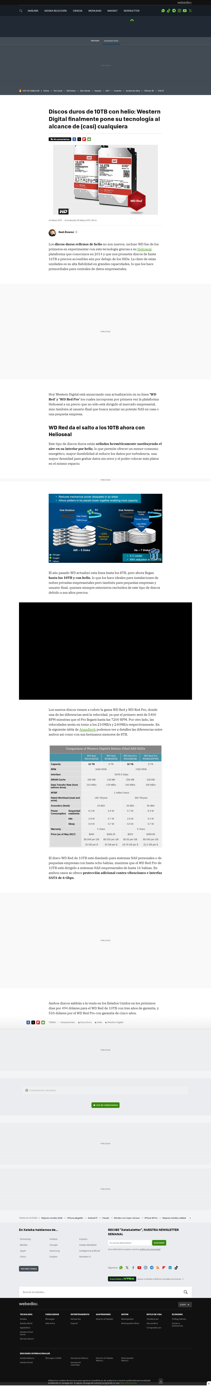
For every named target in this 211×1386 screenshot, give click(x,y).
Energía (53, 1244)
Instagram (179, 11)
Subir (183, 1304)
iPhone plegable (75, 1217)
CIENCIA (77, 10)
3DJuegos (50, 1318)
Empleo (53, 1256)
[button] (68, 232)
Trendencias (152, 1318)
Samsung (55, 1250)
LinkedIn (170, 1267)
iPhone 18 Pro (151, 1217)
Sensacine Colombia (76, 1363)
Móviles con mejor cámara (127, 1217)
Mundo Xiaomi (27, 1338)
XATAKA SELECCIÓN (55, 10)
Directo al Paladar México (104, 1359)
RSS (157, 1267)
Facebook (74, 139)
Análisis (54, 1238)
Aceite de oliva (133, 90)
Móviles (24, 1244)
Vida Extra (50, 1323)
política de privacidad (150, 1249)
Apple (23, 1250)
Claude (106, 1217)
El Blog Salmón (179, 1318)
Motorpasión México (127, 1359)
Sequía (98, 90)
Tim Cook (57, 90)
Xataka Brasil (26, 1362)
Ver (107, 1105)
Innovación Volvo (111, 41)
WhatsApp (163, 11)
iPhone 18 (149, 90)
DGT (108, 90)
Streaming (25, 1238)
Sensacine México (79, 1357)
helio (99, 1022)
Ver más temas (29, 1268)
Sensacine (76, 1318)
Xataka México (27, 1357)
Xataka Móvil (26, 1323)
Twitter (190, 11)
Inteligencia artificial (89, 1250)
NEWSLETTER (131, 10)
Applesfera (25, 1327)
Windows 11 (85, 1256)
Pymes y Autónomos (177, 1324)
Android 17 (93, 1217)
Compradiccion (154, 1327)
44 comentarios (61, 139)
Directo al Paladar (104, 1318)
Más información (128, 1382)
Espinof (74, 1323)
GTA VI (161, 90)
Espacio (83, 1238)
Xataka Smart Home (26, 1333)
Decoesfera (152, 1323)
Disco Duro (86, 1022)
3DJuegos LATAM (53, 1357)
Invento (117, 90)
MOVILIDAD (95, 10)
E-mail (89, 139)
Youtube (185, 11)
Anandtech (87, 729)
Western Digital (115, 1022)
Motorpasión (127, 1318)
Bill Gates (71, 90)
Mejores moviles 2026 (52, 1217)
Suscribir (159, 1242)
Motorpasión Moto (130, 1323)
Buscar (185, 1292)
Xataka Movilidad (88, 1244)
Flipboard (84, 139)
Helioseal (144, 249)
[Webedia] (184, 2)
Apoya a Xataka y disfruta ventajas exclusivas (159, 1279)
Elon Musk (85, 90)
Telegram (174, 11)
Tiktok (168, 11)
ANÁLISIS (33, 10)
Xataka (23, 1318)
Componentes (67, 1022)
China (46, 90)
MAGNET (113, 10)
